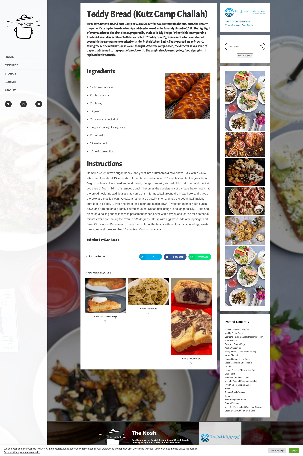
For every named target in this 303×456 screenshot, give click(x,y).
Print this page (245, 55)
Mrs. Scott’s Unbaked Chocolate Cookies (243, 407)
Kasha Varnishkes (148, 308)
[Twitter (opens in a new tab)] (8, 104)
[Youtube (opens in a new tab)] (38, 104)
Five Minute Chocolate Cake (238, 385)
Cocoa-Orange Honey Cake (237, 359)
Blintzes (228, 388)
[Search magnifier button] (261, 46)
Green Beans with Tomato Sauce (240, 411)
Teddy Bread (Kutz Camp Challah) (240, 352)
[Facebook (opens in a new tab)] (23, 104)
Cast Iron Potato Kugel (105, 316)
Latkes (228, 366)
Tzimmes (229, 396)
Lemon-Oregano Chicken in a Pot (240, 370)
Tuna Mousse (231, 340)
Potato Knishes (232, 403)
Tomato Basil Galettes (235, 392)
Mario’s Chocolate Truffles (237, 329)
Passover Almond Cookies (237, 377)
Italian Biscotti (231, 355)
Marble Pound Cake (191, 358)
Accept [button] (294, 450)
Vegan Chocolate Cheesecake (238, 363)
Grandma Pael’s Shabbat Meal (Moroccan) (244, 337)
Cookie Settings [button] (277, 450)
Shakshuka (230, 374)
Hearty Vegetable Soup (235, 400)
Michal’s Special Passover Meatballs (241, 381)
